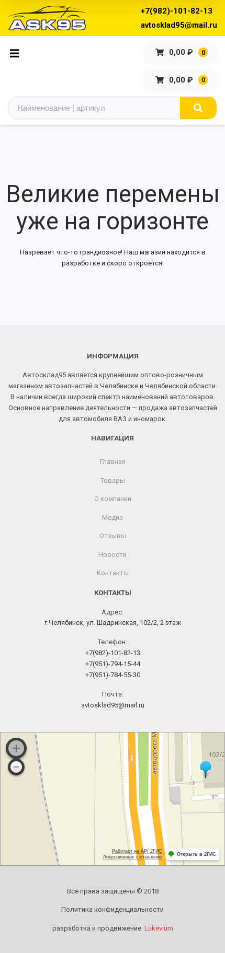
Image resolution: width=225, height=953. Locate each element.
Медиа (112, 517)
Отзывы (112, 536)
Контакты (113, 573)
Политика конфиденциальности (112, 909)
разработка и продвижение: (112, 928)
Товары (112, 480)
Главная (113, 462)
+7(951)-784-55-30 (112, 675)
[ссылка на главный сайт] (47, 18)
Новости (112, 555)
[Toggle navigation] (17, 52)
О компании (112, 499)
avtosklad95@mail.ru (179, 25)
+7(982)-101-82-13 (176, 11)
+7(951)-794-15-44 (112, 664)
